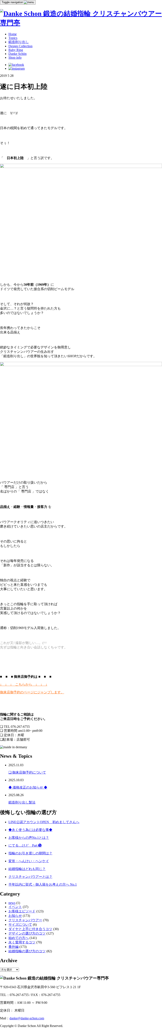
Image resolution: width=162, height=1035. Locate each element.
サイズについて (20, 924)
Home (12, 34)
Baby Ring (15, 50)
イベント (15, 907)
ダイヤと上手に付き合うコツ (30, 929)
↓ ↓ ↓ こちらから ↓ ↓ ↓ (23, 684)
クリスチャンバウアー (25, 920)
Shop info (15, 57)
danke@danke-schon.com (26, 1018)
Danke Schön (17, 53)
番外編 (13, 946)
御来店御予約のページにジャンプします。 (32, 692)
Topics (12, 38)
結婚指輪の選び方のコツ (27, 951)
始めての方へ (18, 938)
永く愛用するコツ (21, 942)
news (11, 903)
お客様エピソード (21, 911)
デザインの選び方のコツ (27, 933)
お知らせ (15, 915)
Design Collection (20, 46)
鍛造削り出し (18, 42)
